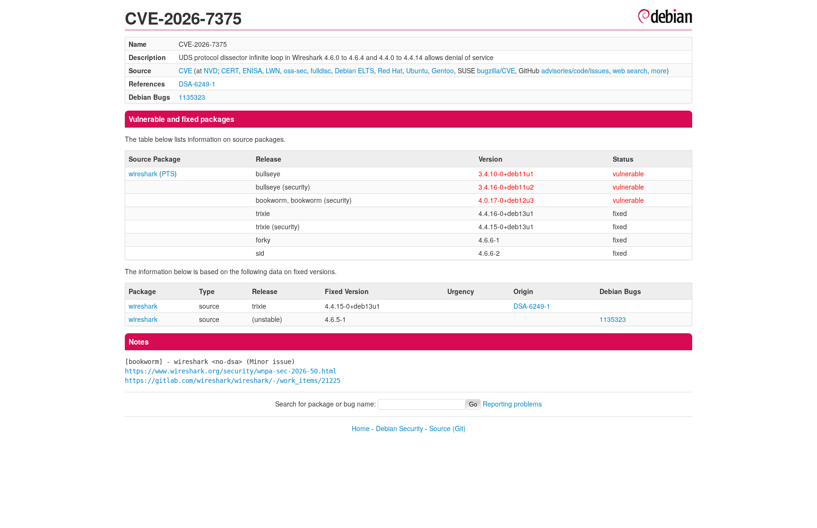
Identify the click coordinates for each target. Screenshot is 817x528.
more (659, 70)
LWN (273, 70)
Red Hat (390, 70)
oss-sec (295, 70)
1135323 (192, 97)
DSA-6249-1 (197, 83)
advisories (556, 70)
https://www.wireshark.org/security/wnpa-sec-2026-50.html (231, 371)
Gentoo (443, 70)
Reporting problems (512, 403)
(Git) (459, 428)
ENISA (252, 70)
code (581, 70)
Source (440, 428)
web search (630, 70)
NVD (210, 70)
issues (599, 70)
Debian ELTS (354, 70)
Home (361, 428)
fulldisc (321, 70)
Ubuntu (417, 70)
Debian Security (399, 428)
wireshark (143, 173)
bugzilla (488, 70)
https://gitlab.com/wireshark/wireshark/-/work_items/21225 (232, 380)
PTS (168, 173)
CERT (230, 70)
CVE (185, 70)
